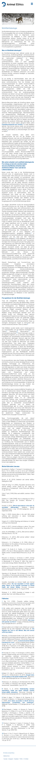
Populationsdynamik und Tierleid (12, 124)
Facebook (16, 759)
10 (2, 709)
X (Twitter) (25, 759)
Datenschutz (6, 756)
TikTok (21, 759)
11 (2, 723)
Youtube (5, 759)
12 (2, 733)
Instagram (10, 759)
